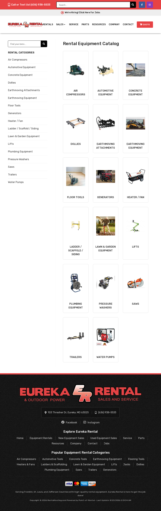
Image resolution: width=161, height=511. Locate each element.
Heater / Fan (15, 120)
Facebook (71, 422)
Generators (14, 113)
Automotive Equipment (22, 67)
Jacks (126, 464)
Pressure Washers (18, 159)
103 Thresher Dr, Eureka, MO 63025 (68, 412)
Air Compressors (17, 59)
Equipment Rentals (41, 438)
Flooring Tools (136, 459)
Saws (11, 166)
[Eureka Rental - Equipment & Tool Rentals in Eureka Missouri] (80, 393)
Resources (99, 24)
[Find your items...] (44, 44)
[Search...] (133, 5)
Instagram (93, 422)
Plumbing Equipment (20, 151)
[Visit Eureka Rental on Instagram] (150, 5)
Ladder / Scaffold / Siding (23, 128)
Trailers (12, 174)
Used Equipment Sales (103, 438)
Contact (128, 24)
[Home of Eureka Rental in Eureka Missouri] (25, 24)
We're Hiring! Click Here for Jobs (82, 12)
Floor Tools (14, 105)
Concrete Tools (78, 459)
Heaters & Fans (26, 464)
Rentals (48, 24)
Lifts (11, 143)
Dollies (12, 82)
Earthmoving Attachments (24, 90)
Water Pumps (16, 182)
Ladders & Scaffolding (54, 464)
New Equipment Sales (71, 438)
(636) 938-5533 (107, 412)
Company (114, 24)
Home (20, 438)
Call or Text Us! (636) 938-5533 (30, 4)
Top (155, 506)
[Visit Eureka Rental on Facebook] (142, 5)
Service (73, 24)
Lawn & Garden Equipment (24, 136)
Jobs (106, 443)
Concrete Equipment (20, 74)
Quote (146, 24)
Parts (85, 24)
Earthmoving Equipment (22, 97)
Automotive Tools (52, 459)
